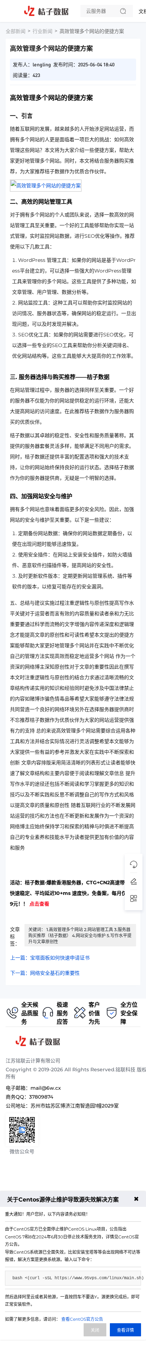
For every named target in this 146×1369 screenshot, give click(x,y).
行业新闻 (42, 31)
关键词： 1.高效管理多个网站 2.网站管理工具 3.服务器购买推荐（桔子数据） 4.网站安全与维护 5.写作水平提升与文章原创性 (79, 935)
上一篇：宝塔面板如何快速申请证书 (50, 958)
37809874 (41, 1097)
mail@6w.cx (45, 1088)
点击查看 (39, 904)
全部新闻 (16, 31)
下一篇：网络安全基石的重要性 (45, 973)
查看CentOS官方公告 (82, 1319)
